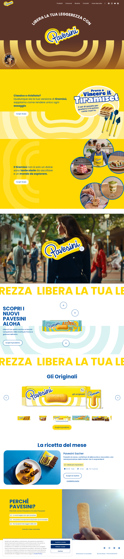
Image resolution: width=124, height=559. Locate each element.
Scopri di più (21, 114)
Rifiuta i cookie (60, 547)
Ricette (77, 3)
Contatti (86, 3)
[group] (62, 401)
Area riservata (97, 3)
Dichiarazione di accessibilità (84, 553)
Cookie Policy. (37, 554)
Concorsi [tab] (68, 3)
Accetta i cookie (60, 542)
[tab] (9, 60)
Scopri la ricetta (72, 476)
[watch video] (82, 248)
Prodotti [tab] (60, 3)
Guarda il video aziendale (31, 529)
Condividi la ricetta (73, 481)
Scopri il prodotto (13, 343)
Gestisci (60, 551)
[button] (63, 305)
